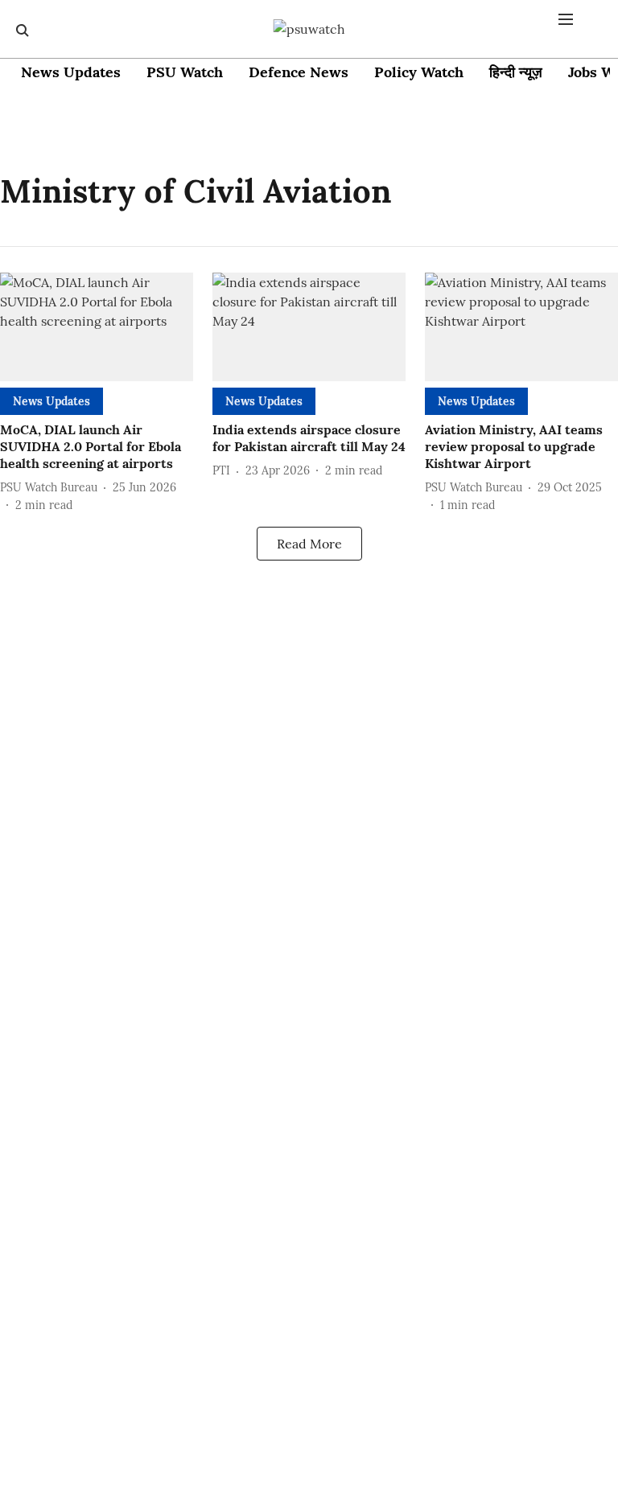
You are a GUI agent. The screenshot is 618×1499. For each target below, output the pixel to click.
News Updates (71, 72)
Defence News (298, 72)
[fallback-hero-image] (96, 327)
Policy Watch (419, 72)
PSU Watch (184, 72)
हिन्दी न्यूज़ (515, 72)
